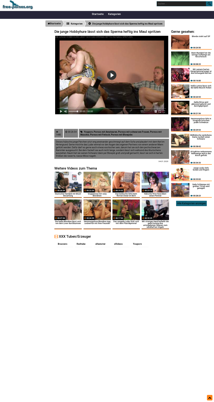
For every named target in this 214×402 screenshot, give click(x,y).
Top (209, 398)
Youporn (88, 132)
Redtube (81, 244)
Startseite (98, 14)
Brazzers (62, 244)
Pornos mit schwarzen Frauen (133, 132)
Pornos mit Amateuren (105, 132)
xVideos (118, 244)
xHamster (100, 244)
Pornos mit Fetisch (100, 134)
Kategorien (114, 14)
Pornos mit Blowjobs (122, 134)
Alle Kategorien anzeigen (191, 203)
